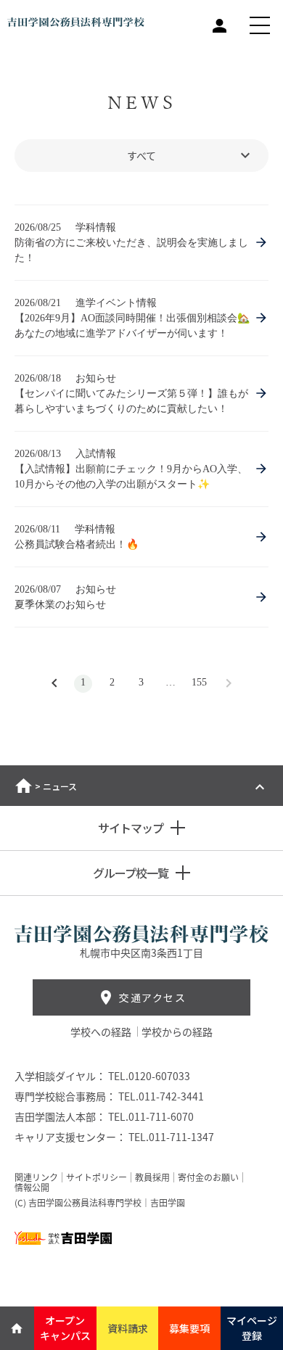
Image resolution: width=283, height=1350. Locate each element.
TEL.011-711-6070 (151, 1116)
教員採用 (152, 1177)
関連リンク (36, 1177)
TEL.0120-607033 (149, 1076)
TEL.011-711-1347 (171, 1136)
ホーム (24, 785)
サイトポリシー (96, 1177)
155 (199, 682)
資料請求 (127, 1328)
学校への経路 (102, 1031)
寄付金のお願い (208, 1177)
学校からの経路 (177, 1031)
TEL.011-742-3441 (161, 1096)
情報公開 (32, 1187)
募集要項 (189, 1328)
